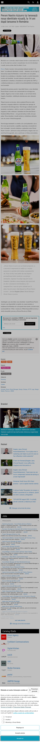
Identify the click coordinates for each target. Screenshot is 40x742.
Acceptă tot (20, 738)
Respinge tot (20, 728)
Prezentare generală (34, 690)
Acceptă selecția (20, 733)
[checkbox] (6, 717)
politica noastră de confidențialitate (23, 713)
